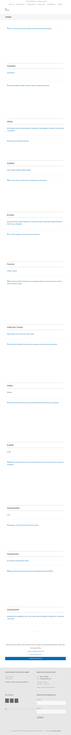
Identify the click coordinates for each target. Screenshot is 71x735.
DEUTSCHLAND (12, 221)
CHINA (9, 271)
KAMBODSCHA (22, 616)
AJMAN (18, 170)
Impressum (8, 682)
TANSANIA (11, 131)
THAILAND (60, 616)
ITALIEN (33, 221)
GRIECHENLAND (24, 221)
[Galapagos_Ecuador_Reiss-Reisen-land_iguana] (22, 525)
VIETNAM (11, 619)
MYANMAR (44, 616)
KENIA (18, 128)
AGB (13, 682)
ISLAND (39, 221)
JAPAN (14, 271)
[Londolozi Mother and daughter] (28, 85)
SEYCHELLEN (21, 334)
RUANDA (52, 128)
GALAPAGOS (19, 561)
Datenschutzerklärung (22, 682)
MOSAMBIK (44, 128)
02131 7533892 (44, 676)
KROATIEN (47, 221)
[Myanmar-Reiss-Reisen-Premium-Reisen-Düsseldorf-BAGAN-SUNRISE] (30, 571)
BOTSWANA (11, 128)
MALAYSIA (36, 616)
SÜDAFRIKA (60, 128)
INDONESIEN (11, 616)
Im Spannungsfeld (56, 731)
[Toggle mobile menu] (65, 9)
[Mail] (16, 701)
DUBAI (23, 170)
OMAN (29, 170)
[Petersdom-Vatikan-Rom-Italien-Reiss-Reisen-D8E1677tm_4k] (27, 180)
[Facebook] (7, 701)
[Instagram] (12, 701)
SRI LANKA (30, 334)
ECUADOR (10, 561)
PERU (27, 561)
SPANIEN (19, 224)
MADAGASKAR (26, 128)
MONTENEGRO (57, 221)
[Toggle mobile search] (62, 9)
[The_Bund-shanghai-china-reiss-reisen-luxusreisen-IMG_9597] (23, 234)
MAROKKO (35, 128)
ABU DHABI (11, 170)
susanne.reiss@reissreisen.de (35, 651)
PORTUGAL (11, 224)
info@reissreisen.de (42, 1)
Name (39, 708)
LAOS (30, 616)
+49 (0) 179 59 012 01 (31, 1)
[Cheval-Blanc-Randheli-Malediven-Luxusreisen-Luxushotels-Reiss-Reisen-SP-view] (35, 283)
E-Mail (39, 699)
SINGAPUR (52, 616)
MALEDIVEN (11, 334)
